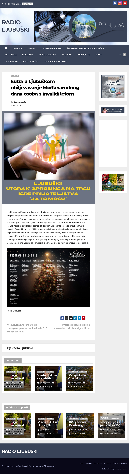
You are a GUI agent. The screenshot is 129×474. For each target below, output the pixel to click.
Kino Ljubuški (30, 61)
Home (81, 463)
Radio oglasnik (47, 55)
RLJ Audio (27, 55)
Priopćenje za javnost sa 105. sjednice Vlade (111, 425)
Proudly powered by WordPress (14, 466)
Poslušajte (83, 55)
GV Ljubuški (11, 61)
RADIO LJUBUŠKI (19, 451)
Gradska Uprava (52, 48)
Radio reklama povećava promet (114, 469)
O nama (107, 463)
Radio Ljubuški (20, 102)
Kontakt (89, 463)
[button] (120, 54)
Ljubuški (17, 48)
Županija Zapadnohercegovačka (85, 48)
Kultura (66, 55)
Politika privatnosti (120, 463)
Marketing (98, 463)
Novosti (33, 48)
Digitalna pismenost (56, 61)
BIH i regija (11, 55)
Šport (99, 55)
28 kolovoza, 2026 (18, 430)
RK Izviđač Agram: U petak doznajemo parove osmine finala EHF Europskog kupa (27, 328)
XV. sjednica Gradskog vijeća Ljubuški (79, 378)
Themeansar (49, 466)
